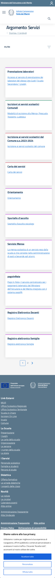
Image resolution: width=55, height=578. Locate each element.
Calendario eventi (9, 502)
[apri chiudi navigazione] (4, 12)
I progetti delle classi (10, 486)
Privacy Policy (7, 528)
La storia (5, 453)
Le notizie (5, 496)
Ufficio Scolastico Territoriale (14, 409)
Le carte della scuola (10, 439)
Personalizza (27, 564)
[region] (27, 554)
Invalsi (4, 419)
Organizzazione (8, 443)
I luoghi (4, 436)
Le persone (6, 446)
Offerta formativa (9, 479)
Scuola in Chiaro (8, 413)
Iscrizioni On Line (9, 416)
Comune (5, 423)
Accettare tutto (27, 556)
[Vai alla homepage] (11, 12)
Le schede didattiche (10, 482)
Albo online (6, 506)
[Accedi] (51, 3)
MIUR (3, 402)
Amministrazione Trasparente (14, 511)
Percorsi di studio (8, 469)
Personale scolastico (10, 463)
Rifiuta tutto (28, 571)
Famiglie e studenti (9, 466)
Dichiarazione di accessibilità (32, 528)
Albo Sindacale (8, 515)
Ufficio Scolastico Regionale (14, 406)
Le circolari (6, 499)
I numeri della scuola (10, 449)
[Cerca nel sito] (49, 19)
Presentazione (7, 432)
